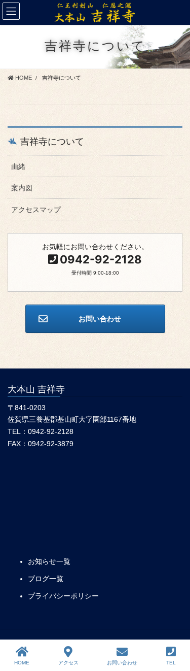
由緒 (18, 166)
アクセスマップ (36, 210)
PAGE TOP (174, 625)
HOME (21, 662)
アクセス (68, 662)
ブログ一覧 (45, 579)
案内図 (21, 188)
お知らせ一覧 (49, 561)
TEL (171, 662)
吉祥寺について (52, 142)
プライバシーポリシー (63, 596)
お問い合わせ (122, 662)
